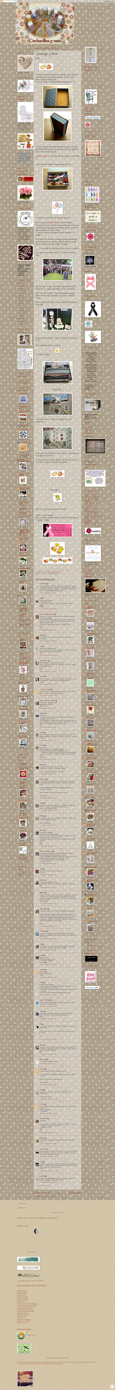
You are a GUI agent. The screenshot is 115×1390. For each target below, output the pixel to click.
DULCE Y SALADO (24, 801)
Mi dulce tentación (24, 818)
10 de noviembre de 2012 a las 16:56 (49, 1182)
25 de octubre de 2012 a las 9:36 (48, 1040)
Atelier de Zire (90, 648)
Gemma (42, 733)
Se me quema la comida (23, 768)
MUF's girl (94, 511)
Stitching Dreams (24, 709)
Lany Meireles (43, 1118)
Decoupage (94, 499)
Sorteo (96, 523)
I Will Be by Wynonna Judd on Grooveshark (90, 136)
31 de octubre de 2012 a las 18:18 (48, 1144)
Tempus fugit (22, 513)
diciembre (21, 291)
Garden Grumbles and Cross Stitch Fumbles (23, 663)
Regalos (88, 520)
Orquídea (87, 513)
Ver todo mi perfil (30, 1335)
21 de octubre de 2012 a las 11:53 (48, 774)
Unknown (42, 970)
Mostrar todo (27, 628)
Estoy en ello (91, 504)
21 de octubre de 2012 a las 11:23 (48, 740)
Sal (96, 521)
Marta (41, 955)
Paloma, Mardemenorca (46, 851)
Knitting (95, 508)
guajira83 (42, 1176)
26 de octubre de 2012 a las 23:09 (48, 1099)
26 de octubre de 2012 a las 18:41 (48, 1084)
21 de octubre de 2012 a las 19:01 (48, 864)
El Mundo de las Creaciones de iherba (24, 460)
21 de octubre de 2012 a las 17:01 (48, 825)
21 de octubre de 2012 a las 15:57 (48, 811)
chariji (41, 765)
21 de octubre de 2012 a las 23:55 (48, 904)
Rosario (42, 635)
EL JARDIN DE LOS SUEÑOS (24, 722)
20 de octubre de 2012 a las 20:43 (48, 655)
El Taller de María (23, 556)
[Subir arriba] (112, 1387)
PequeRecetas (23, 782)
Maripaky (42, 1069)
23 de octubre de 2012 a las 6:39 (48, 950)
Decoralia (21, 678)
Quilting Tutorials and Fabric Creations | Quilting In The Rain (24, 532)
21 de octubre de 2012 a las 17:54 (48, 846)
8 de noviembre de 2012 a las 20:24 (49, 1171)
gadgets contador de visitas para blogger (23, 382)
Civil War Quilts (23, 430)
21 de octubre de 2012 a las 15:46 (48, 798)
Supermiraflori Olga (45, 1000)
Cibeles (41, 830)
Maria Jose (42, 1149)
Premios (87, 515)
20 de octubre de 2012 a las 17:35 (48, 630)
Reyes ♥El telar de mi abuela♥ (47, 701)
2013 (20, 286)
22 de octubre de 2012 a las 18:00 (48, 939)
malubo (41, 1011)
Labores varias (91, 510)
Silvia (41, 869)
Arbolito (86, 494)
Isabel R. (42, 713)
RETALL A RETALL (91, 731)
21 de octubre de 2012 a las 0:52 (48, 708)
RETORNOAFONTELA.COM (92, 691)
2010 (20, 321)
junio (20, 303)
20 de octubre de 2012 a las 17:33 (48, 609)
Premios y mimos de (91, 231)
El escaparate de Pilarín (91, 607)
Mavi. (41, 1162)
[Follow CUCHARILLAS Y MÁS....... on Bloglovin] (92, 118)
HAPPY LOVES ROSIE (23, 737)
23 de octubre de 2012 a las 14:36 (48, 977)
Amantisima (43, 584)
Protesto (95, 515)
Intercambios (89, 507)
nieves (41, 1090)
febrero (21, 313)
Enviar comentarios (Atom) (48, 1196)
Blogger (67, 1358)
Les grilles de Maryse (22, 615)
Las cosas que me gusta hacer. (91, 895)
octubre (21, 296)
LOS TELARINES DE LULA (92, 854)
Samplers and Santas (23, 640)
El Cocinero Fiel (23, 764)
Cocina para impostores (22, 844)
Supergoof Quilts (23, 696)
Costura (87, 499)
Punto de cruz (91, 516)
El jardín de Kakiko (91, 661)
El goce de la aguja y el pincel (24, 411)
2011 (20, 319)
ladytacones (43, 1059)
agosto (21, 298)
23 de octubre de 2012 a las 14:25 (48, 964)
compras (49, 574)
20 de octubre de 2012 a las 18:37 (48, 641)
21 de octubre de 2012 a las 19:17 (48, 875)
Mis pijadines (90, 718)
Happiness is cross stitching (24, 474)
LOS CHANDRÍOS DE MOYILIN (92, 881)
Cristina (42, 676)
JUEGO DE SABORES (22, 787)
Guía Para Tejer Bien (24, 443)
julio (20, 301)
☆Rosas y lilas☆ (91, 798)
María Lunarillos (23, 858)
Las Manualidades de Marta (92, 634)
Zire (41, 646)
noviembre (22, 293)
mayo (20, 306)
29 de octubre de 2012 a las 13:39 (48, 1113)
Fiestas (95, 505)
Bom (96, 494)
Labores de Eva (43, 660)
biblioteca (92, 494)
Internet (87, 508)
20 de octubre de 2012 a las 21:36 (48, 671)
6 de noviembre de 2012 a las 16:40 (49, 1157)
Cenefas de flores (23, 425)
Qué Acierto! (43, 931)
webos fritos (22, 814)
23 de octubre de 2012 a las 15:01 (48, 995)
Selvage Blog (22, 517)
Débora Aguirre (44, 909)
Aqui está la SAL (23, 539)
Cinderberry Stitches (24, 620)
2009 (20, 324)
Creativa (52, 222)
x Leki (20, 596)
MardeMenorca (90, 678)
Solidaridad (54, 574)
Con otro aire (90, 785)
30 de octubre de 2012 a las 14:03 (48, 1133)
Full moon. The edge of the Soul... (24, 683)
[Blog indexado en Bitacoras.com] (21, 1208)
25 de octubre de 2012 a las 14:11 (48, 1064)
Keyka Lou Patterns (24, 624)
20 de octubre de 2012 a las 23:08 (48, 695)
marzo (21, 311)
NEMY (41, 1045)
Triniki (41, 982)
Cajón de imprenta (91, 496)
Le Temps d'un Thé (24, 455)
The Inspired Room (24, 658)
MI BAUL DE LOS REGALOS (91, 825)
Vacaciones (94, 524)
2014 (20, 283)
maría (41, 803)
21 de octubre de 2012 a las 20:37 (48, 888)
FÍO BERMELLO (91, 674)
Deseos (88, 501)
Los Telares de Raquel (45, 689)
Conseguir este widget (57, 1212)
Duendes (42, 1138)
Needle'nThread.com (24, 407)
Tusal (86, 524)
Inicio (59, 1193)
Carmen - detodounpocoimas (47, 614)
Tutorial (90, 524)
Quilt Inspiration (23, 394)
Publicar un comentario (44, 1185)
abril (20, 308)
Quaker (87, 519)
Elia (41, 1024)
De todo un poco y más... (91, 811)
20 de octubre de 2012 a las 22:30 (48, 684)
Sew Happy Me (23, 508)
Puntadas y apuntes (92, 621)
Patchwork (94, 513)
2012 (20, 289)
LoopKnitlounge (23, 653)
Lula (41, 944)
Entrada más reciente (42, 1193)
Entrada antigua (75, 1193)
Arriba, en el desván (92, 772)
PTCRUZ (42, 816)
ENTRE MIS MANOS (92, 867)
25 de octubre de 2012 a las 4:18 (48, 1019)
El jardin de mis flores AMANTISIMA (92, 744)
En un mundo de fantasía (91, 839)
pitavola (41, 880)
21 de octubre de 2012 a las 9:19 (48, 727)
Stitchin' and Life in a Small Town (24, 489)
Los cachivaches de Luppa (92, 922)
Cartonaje (43, 574)
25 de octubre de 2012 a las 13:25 (48, 1054)
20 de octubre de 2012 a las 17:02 (48, 593)
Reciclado (95, 519)
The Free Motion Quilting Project (23, 609)
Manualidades (88, 511)
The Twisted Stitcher (24, 569)
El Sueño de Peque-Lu (91, 758)
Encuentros (88, 503)
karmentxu (42, 779)
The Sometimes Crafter (23, 503)
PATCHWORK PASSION (22, 582)
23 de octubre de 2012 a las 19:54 (48, 1006)
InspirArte (89, 909)
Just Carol (22, 543)
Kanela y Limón (23, 831)
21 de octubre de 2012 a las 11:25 (48, 759)
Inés (41, 598)
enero (20, 315)
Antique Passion (91, 705)
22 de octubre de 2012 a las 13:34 (48, 926)
